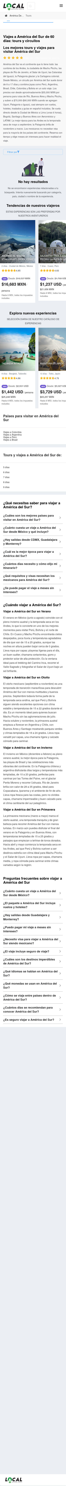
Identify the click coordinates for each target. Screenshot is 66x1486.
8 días (6, 482)
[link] (6, 15)
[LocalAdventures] (15, 6)
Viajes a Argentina (12, 434)
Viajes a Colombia (12, 432)
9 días (6, 487)
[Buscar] (30, 6)
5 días (6, 467)
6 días (6, 472)
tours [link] (28, 15)
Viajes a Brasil (10, 439)
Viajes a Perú (10, 437)
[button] (33, 518)
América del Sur (18, 15)
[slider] (16, 58)
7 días (6, 477)
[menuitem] (28, 21)
